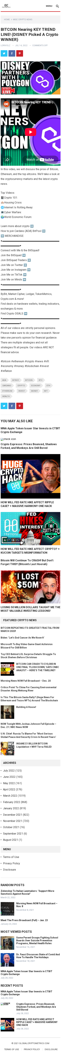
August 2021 (10, 839)
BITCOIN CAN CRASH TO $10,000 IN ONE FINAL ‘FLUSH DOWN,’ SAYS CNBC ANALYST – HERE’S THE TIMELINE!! (37, 667)
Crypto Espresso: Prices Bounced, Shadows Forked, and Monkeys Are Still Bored (36, 1007)
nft (46, 391)
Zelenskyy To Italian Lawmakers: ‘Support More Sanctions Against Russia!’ (27, 892)
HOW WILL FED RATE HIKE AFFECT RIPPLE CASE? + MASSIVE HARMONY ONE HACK (36, 1022)
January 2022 (11, 808)
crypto (21, 386)
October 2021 (11, 827)
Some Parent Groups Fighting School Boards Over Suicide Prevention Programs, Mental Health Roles (37, 940)
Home (7, 19)
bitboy (15, 380)
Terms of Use (11, 857)
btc (40, 380)
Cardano (6, 386)
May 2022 (9, 783)
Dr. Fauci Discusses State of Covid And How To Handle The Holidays (38, 956)
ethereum (7, 391)
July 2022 (9, 770)
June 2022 (9, 776)
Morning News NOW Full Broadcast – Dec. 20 (26, 680)
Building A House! (26, 707)
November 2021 (12, 821)
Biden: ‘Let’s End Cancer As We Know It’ (22, 637)
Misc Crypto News (22, 19)
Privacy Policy (11, 863)
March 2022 (10, 795)
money (34, 391)
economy (35, 386)
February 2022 (11, 802)
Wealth (6, 396)
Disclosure (9, 869)
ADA (4, 380)
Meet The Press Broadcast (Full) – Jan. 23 (24, 920)
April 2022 (9, 789)
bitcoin (29, 380)
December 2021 (12, 814)
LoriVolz (5, 45)
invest (21, 391)
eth (48, 386)
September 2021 (13, 833)
